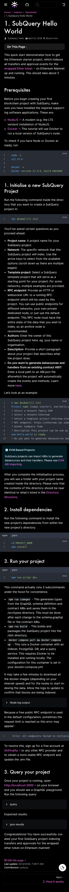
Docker (12, 128)
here (18, 385)
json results (17, 824)
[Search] (45, 4)
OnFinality (11, 750)
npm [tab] (5, 535)
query (13, 804)
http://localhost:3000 (18, 785)
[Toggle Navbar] (63, 4)
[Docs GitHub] (27, 5)
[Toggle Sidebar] (6, 4)
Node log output (20, 702)
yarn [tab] (14, 535)
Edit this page (15, 860)
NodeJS (13, 119)
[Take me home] (15, 4)
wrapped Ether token (18, 68)
